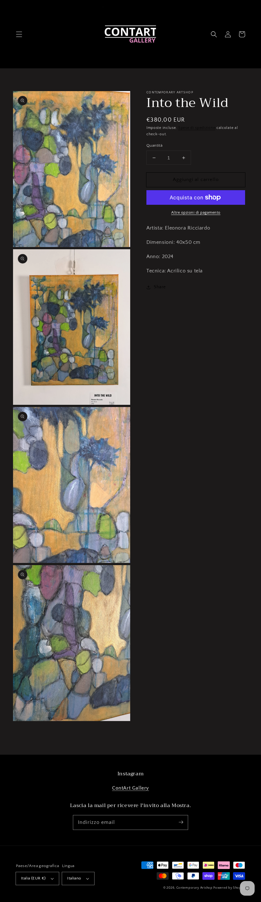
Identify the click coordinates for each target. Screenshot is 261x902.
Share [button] (160, 287)
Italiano (74, 878)
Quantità (154, 145)
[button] (19, 34)
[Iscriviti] (181, 822)
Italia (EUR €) (33, 878)
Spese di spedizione (196, 128)
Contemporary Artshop (195, 888)
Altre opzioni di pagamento (196, 212)
